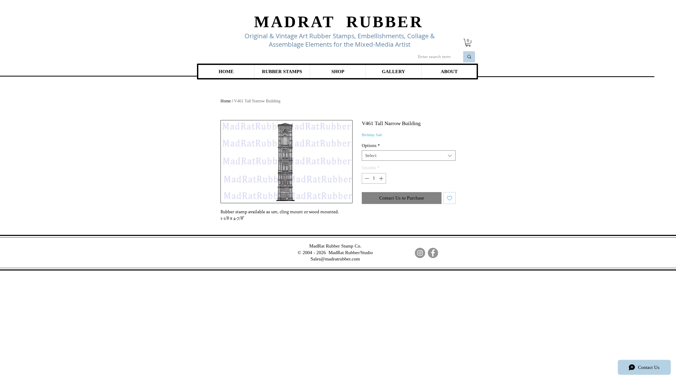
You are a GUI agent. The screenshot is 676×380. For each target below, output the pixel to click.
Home (225, 101)
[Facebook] (433, 253)
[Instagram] (420, 253)
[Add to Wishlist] (450, 198)
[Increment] (381, 178)
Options (371, 145)
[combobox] (409, 155)
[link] (468, 42)
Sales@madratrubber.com (335, 259)
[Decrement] (366, 178)
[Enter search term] (469, 57)
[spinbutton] (374, 178)
